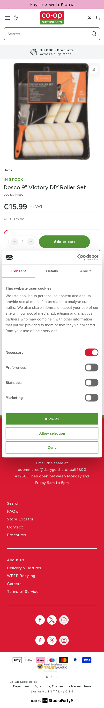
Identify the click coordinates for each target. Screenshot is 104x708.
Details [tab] (52, 271)
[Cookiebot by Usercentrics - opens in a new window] (77, 257)
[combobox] (43, 34)
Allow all (52, 419)
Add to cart (64, 242)
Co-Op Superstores (23, 681)
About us (15, 560)
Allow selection (52, 433)
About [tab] (85, 271)
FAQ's (12, 511)
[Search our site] (93, 33)
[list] (52, 52)
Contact (15, 527)
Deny (52, 447)
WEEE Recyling (21, 575)
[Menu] (5, 18)
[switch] (91, 367)
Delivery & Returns (24, 568)
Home (8, 170)
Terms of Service (23, 591)
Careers (14, 583)
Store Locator (20, 519)
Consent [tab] (18, 271)
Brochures (16, 535)
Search (13, 503)
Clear (84, 34)
